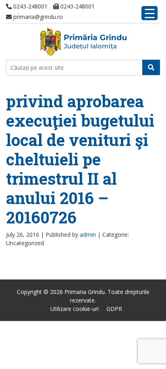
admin (88, 234)
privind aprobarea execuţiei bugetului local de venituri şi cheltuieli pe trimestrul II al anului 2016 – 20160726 (80, 159)
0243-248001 (30, 6)
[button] (151, 67)
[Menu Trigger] (149, 13)
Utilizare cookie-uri (74, 309)
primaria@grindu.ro (37, 17)
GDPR (114, 309)
